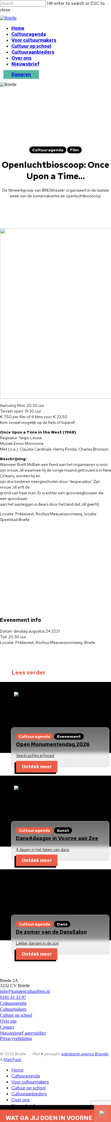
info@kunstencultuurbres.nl (25, 991)
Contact (7, 1027)
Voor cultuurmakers (33, 40)
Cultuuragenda (28, 34)
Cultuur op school (31, 46)
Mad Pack (12, 1059)
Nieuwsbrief (25, 64)
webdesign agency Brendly (85, 1053)
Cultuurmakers (13, 1009)
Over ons (21, 58)
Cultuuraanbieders (32, 52)
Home (17, 28)
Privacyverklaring (16, 1038)
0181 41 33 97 (13, 997)
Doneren (21, 75)
